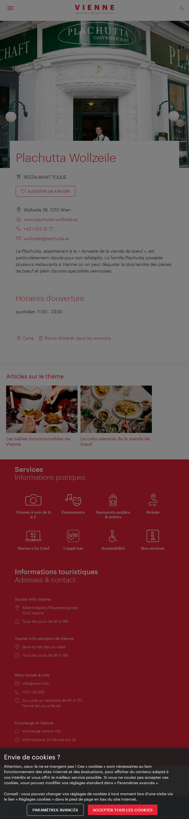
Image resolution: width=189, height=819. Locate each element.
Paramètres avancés (55, 809)
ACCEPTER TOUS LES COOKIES (123, 809)
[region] (94, 783)
